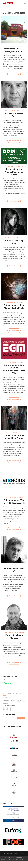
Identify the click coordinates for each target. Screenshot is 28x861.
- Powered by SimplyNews (18, 853)
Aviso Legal (7, 857)
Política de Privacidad (16, 857)
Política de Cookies (6, 859)
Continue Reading (14, 74)
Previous (8, 671)
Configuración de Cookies (19, 859)
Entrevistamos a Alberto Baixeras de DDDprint (14, 172)
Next (21, 671)
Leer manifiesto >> (7, 697)
